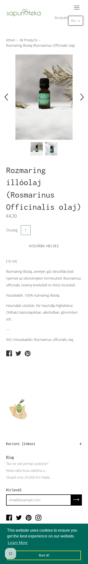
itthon (10, 40)
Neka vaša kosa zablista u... (26, 470)
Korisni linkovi (20, 444)
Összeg (11, 230)
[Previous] (6, 97)
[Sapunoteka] (9, 353)
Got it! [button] (44, 555)
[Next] (82, 97)
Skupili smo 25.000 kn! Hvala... (29, 477)
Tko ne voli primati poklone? (27, 463)
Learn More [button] (18, 543)
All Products (29, 40)
